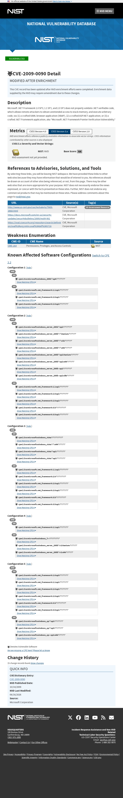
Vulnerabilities (17, 58)
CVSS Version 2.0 (81, 131)
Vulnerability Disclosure (64, 754)
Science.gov (87, 757)
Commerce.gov (74, 757)
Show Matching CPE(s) (26, 282)
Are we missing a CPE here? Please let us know (29, 650)
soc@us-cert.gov (108, 739)
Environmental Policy (109, 754)
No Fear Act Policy (85, 754)
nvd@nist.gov (23, 196)
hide (28, 267)
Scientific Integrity (30, 757)
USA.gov (97, 757)
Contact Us (25, 742)
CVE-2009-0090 (17, 679)
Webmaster (13, 742)
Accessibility (20, 754)
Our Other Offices (39, 742)
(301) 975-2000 (14, 737)
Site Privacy (8, 754)
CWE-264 (12, 245)
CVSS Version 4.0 (37, 131)
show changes (37, 663)
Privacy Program (34, 754)
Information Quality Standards (52, 757)
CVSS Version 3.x (59, 131)
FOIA (96, 754)
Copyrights (48, 754)
